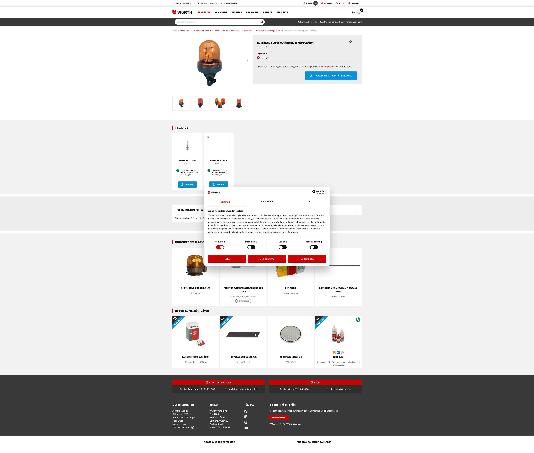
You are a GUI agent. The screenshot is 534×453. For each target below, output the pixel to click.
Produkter (204, 12)
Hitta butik (328, 3)
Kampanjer (221, 12)
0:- (357, 11)
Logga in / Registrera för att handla (333, 75)
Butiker (267, 12)
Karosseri (248, 30)
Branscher (252, 12)
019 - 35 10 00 (223, 427)
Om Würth (282, 12)
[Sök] (262, 22)
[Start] (182, 12)
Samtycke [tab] (225, 202)
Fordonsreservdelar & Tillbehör (206, 30)
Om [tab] (308, 201)
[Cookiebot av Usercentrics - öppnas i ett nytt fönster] (314, 192)
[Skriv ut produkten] (350, 41)
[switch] (251, 247)
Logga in (309, 3)
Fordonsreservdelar (231, 30)
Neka (227, 259)
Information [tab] (267, 201)
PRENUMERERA (278, 417)
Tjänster (237, 12)
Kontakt (342, 3)
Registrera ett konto (328, 22)
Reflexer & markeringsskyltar (268, 30)
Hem (174, 30)
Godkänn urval (267, 259)
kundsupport (325, 66)
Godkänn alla (307, 259)
